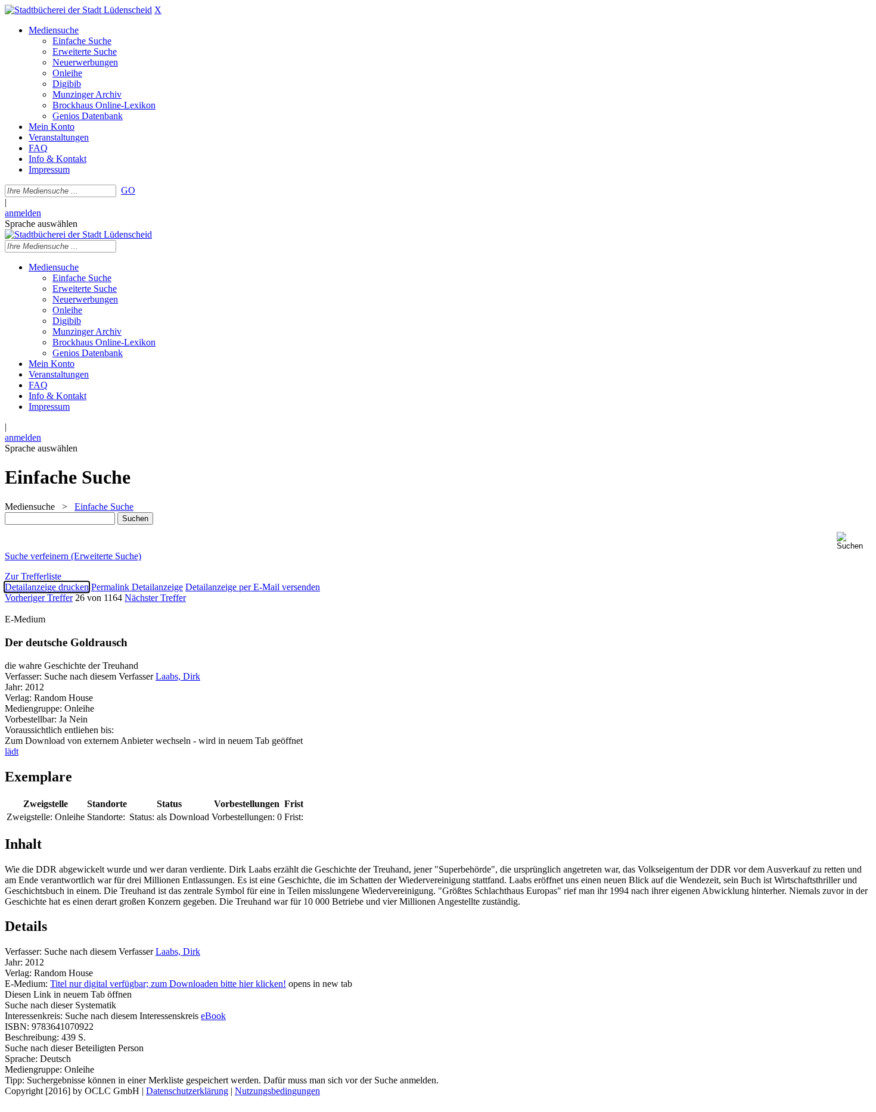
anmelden (23, 213)
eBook (213, 1016)
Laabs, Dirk (178, 676)
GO (128, 190)
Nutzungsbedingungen (277, 1091)
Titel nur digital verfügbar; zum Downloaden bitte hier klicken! (168, 984)
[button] (854, 541)
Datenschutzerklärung (187, 1091)
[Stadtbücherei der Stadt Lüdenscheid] (78, 10)
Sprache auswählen (41, 224)
